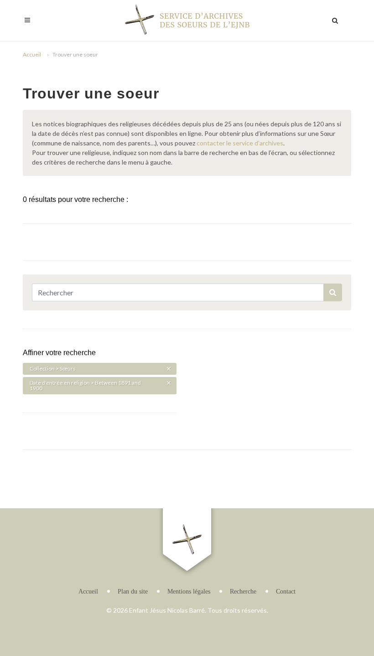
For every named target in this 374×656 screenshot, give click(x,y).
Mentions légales (188, 591)
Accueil (32, 54)
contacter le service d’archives (240, 143)
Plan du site (133, 591)
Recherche (243, 591)
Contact (286, 591)
